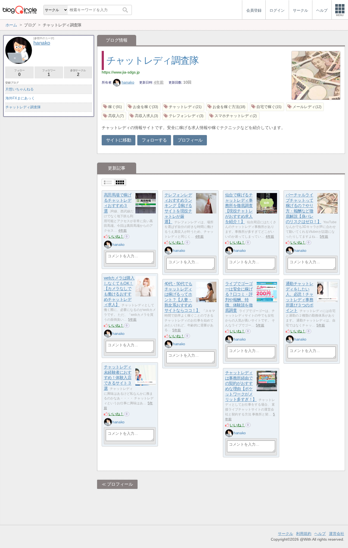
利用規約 (303, 533)
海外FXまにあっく (20, 98)
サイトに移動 (118, 140)
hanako (128, 82)
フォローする (154, 140)
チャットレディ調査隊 (152, 60)
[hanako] (108, 244)
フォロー (19, 73)
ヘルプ (320, 533)
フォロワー (48, 73)
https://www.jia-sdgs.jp (121, 72)
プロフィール (190, 140)
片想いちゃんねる (19, 89)
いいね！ (116, 236)
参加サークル (78, 73)
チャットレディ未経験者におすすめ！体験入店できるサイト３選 (118, 378)
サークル (285, 533)
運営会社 (336, 533)
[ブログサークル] (19, 9)
